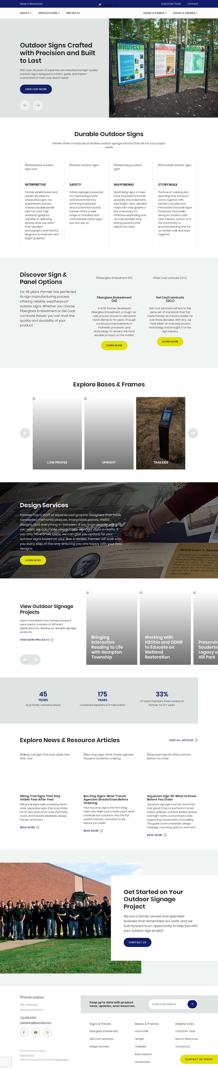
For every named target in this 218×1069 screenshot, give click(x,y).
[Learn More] (114, 313)
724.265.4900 (28, 1017)
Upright (139, 1039)
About (24, 13)
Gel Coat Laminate (101, 1039)
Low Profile (141, 1031)
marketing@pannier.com (35, 1023)
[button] (31, 13)
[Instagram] (48, 1033)
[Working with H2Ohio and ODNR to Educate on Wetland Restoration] (165, 628)
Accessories (142, 1062)
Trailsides (140, 1046)
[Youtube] (36, 1033)
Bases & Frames (184, 13)
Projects (73, 13)
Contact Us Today (199, 1059)
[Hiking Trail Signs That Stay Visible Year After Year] (45, 791)
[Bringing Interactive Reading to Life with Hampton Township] (111, 628)
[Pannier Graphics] (109, 5)
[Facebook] (24, 1033)
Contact (192, 3)
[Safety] (86, 201)
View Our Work (36, 89)
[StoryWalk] (175, 201)
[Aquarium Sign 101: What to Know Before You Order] (172, 795)
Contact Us (137, 942)
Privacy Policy (27, 1055)
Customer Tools (171, 3)
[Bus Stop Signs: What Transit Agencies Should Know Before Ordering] (109, 793)
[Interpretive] (42, 201)
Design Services (99, 1046)
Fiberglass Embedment (104, 1031)
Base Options (143, 1054)
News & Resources (31, 3)
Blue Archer (62, 1059)
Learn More (114, 345)
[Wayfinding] (131, 201)
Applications (47, 13)
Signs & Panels (153, 13)
